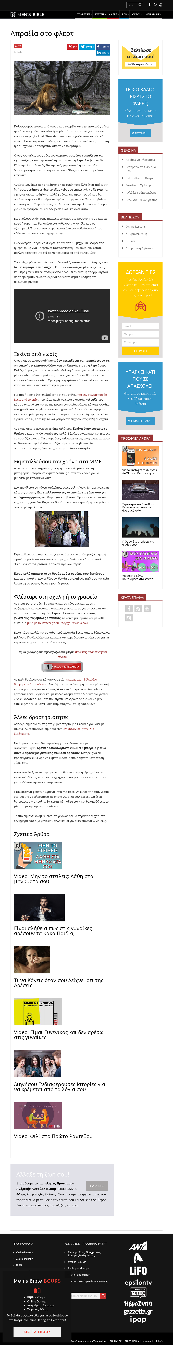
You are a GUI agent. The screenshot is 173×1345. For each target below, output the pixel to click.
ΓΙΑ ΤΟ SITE (115, 1341)
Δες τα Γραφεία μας (79, 1274)
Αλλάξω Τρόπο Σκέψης (141, 192)
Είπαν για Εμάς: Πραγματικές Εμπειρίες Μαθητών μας (84, 1254)
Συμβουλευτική (136, 234)
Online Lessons (136, 226)
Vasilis (19, 52)
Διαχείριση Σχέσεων (139, 248)
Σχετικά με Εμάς (77, 1261)
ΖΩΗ (124, 14)
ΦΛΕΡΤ (113, 14)
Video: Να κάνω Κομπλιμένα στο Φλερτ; (138, 577)
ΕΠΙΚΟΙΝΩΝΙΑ (132, 1341)
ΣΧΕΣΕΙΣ (99, 14)
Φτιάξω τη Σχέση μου (140, 185)
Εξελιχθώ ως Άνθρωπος (141, 200)
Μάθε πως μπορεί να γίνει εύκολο (82, 654)
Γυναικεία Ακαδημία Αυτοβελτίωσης (87, 1281)
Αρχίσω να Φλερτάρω (140, 160)
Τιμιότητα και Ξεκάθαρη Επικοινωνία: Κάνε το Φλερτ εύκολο (138, 507)
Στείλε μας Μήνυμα (78, 1268)
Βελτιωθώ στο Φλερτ (139, 178)
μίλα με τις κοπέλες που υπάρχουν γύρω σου (57, 623)
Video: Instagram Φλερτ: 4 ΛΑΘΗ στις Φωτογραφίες (139, 471)
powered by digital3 (153, 1341)
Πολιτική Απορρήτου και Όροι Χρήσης (87, 1341)
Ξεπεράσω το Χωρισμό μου (141, 169)
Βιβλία (130, 241)
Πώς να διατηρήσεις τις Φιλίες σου (138, 543)
